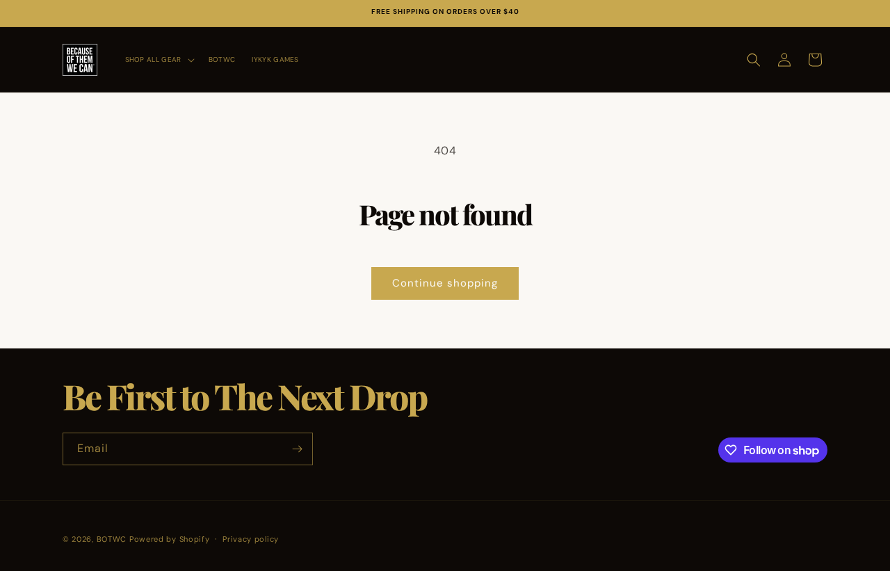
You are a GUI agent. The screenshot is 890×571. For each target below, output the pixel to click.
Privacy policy (250, 539)
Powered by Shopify (169, 539)
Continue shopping (445, 283)
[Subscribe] (297, 449)
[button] (158, 59)
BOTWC (113, 539)
